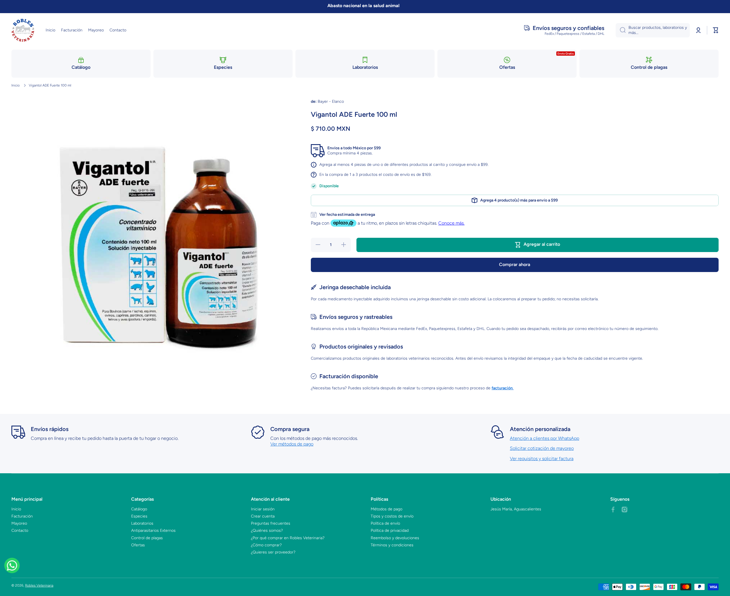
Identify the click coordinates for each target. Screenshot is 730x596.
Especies (139, 516)
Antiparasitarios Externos (153, 530)
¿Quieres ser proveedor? (273, 552)
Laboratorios (142, 523)
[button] (716, 30)
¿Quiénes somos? (267, 530)
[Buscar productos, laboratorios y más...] (621, 30)
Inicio (15, 85)
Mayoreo (19, 523)
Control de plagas (147, 537)
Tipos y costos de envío (392, 516)
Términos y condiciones (392, 545)
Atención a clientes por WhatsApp (544, 438)
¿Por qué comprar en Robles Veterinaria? (288, 537)
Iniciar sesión (263, 509)
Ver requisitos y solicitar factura (541, 458)
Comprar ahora (514, 264)
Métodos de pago (386, 509)
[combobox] (653, 30)
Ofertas (138, 545)
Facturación (22, 516)
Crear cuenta (263, 516)
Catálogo (139, 509)
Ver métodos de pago (291, 444)
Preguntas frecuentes (270, 523)
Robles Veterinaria (39, 585)
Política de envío (385, 523)
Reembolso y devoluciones (395, 537)
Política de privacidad (390, 530)
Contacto (19, 530)
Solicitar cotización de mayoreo (542, 448)
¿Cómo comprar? (266, 545)
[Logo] (22, 30)
